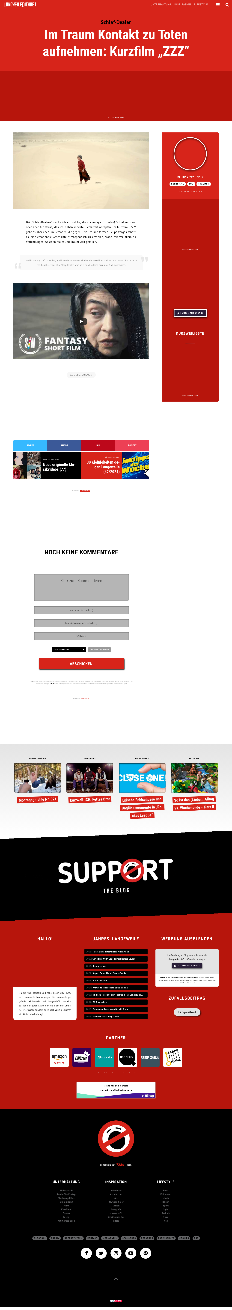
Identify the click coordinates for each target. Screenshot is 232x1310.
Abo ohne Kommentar (99, 649)
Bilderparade (66, 1190)
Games (66, 1213)
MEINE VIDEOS (142, 759)
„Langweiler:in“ (176, 959)
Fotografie (116, 1209)
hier (52, 683)
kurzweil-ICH (116, 1213)
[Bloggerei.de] (116, 1300)
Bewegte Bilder (116, 1201)
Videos (116, 1220)
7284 (120, 1165)
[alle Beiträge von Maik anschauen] (190, 154)
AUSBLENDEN (119, 117)
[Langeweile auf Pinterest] (146, 1252)
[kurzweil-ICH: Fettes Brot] (90, 783)
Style (165, 1209)
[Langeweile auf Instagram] (116, 1252)
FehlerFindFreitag (66, 1194)
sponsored (129, 1238)
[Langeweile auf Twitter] (101, 1252)
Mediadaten (110, 1238)
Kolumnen (165, 1194)
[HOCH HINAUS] (116, 1278)
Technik (166, 1213)
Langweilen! (187, 1012)
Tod (191, 184)
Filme (66, 1205)
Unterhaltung (66, 1182)
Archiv (55, 1238)
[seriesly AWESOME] (81, 1057)
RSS (196, 1238)
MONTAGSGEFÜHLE (37, 759)
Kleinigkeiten (66, 1201)
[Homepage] (23, 4)
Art (116, 1198)
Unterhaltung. (161, 4)
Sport (166, 1205)
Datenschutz (166, 1238)
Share (64, 445)
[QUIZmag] (127, 1057)
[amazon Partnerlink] (59, 1057)
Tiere (165, 1216)
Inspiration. (183, 4)
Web (166, 1220)
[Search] (227, 4)
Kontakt (92, 1238)
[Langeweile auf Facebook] (86, 1252)
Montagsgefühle (66, 1198)
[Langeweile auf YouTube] (131, 1252)
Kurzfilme (177, 184)
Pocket (132, 445)
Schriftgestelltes (116, 1216)
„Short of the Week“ (84, 375)
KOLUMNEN (194, 759)
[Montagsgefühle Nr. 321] (37, 783)
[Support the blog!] (116, 876)
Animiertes (116, 1190)
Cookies (184, 1238)
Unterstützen (73, 1238)
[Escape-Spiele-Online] (172, 1057)
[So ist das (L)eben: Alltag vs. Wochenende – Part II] (194, 787)
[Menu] (218, 4)
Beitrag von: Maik (190, 177)
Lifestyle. (201, 4)
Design (116, 1205)
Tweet (30, 445)
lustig (66, 1216)
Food (165, 1190)
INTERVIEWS (90, 759)
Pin (98, 445)
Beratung (147, 1238)
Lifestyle (166, 1182)
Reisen (165, 1201)
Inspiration (116, 1182)
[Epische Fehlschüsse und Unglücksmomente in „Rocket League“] (142, 791)
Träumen (203, 184)
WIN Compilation (66, 1220)
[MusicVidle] (104, 1057)
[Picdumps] (150, 1057)
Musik (166, 1198)
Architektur (116, 1194)
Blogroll (40, 1238)
